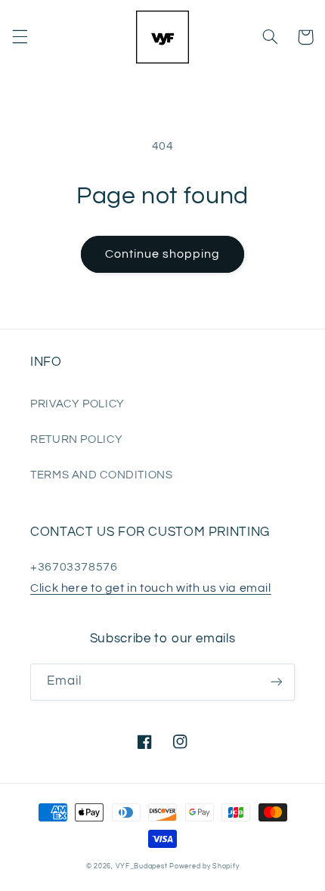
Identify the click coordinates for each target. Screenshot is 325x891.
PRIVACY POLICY (77, 404)
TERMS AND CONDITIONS (101, 475)
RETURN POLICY (76, 439)
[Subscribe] (276, 682)
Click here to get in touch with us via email (150, 588)
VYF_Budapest (142, 866)
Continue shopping (163, 254)
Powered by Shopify (204, 866)
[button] (19, 37)
